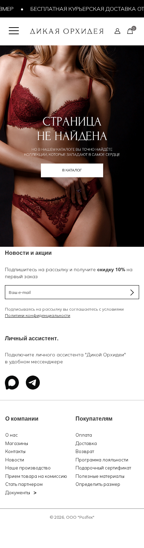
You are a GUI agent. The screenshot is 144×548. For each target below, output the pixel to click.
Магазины (16, 443)
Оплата (83, 435)
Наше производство (28, 468)
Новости (14, 459)
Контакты (15, 451)
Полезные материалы (99, 476)
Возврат (84, 451)
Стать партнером (24, 484)
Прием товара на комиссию (36, 476)
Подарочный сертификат (103, 468)
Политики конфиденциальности (37, 315)
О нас (11, 435)
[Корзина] (130, 31)
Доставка (86, 443)
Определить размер (97, 484)
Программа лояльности (101, 459)
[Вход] (117, 31)
